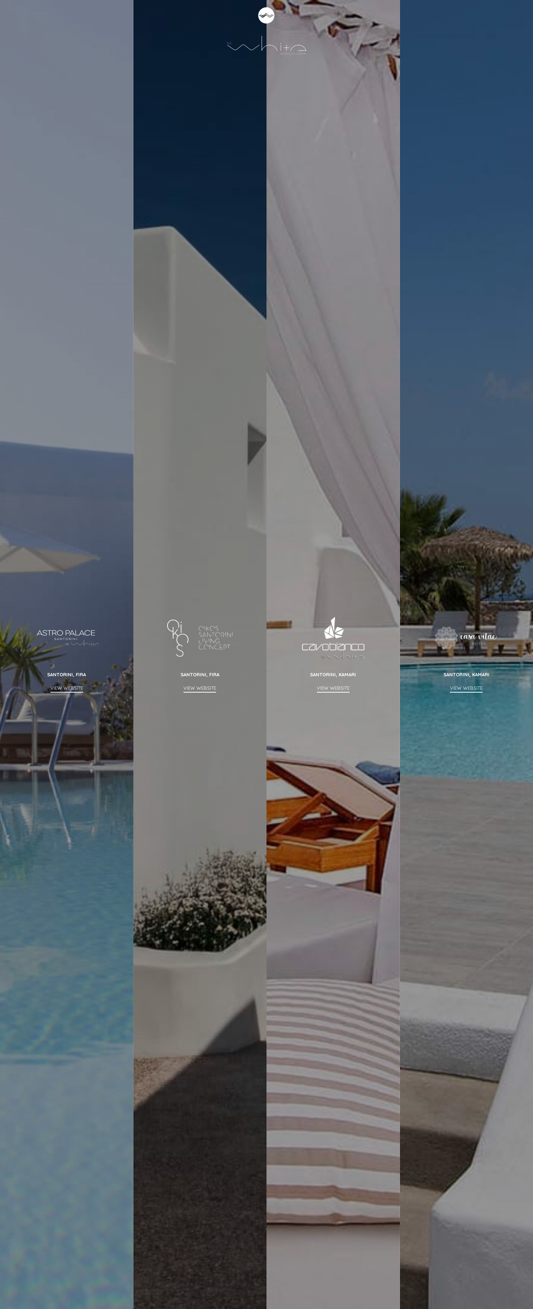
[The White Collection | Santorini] (266, 30)
